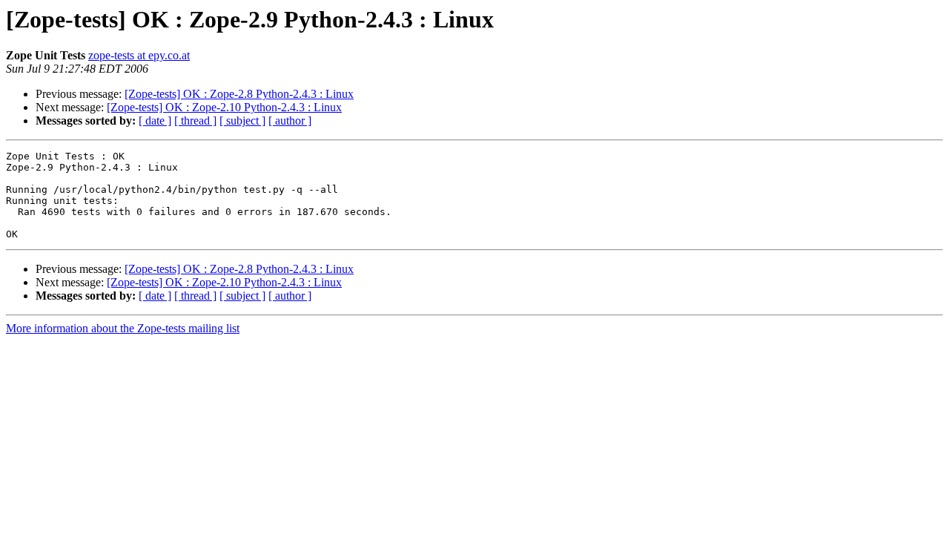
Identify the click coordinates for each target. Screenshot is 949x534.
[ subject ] (242, 120)
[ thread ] (195, 120)
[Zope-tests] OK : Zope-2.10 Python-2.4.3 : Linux (224, 107)
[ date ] (155, 120)
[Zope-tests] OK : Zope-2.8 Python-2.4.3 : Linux (239, 94)
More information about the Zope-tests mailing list (122, 328)
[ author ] (289, 120)
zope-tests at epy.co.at (139, 55)
